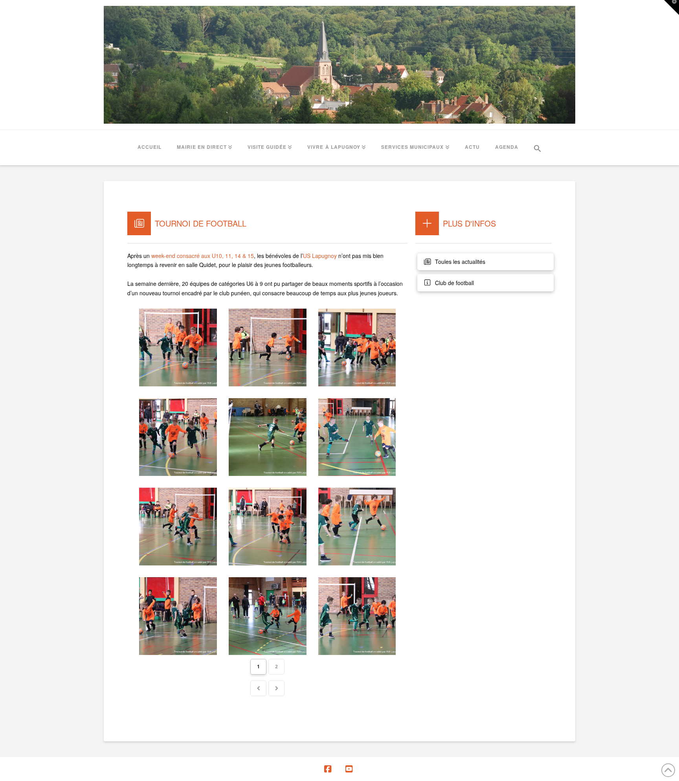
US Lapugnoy (320, 256)
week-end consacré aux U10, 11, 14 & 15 (202, 256)
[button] (537, 147)
